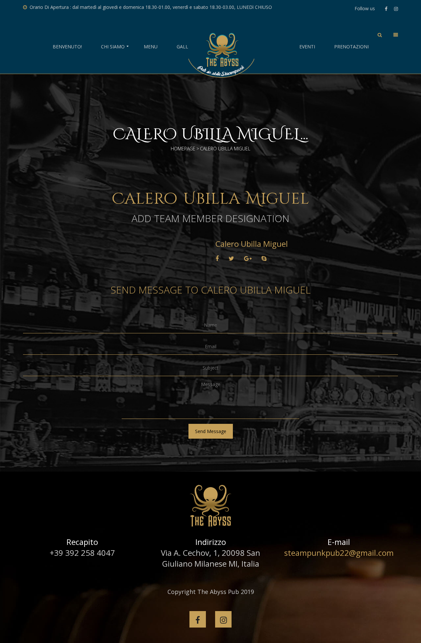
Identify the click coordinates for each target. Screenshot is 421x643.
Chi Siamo (113, 46)
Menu (151, 46)
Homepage (183, 148)
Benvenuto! (67, 46)
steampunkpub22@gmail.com (339, 552)
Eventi (307, 46)
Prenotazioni (351, 46)
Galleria (187, 46)
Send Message (210, 431)
